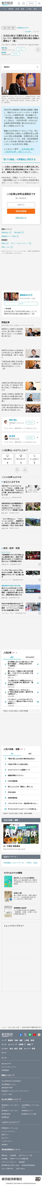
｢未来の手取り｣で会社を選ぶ (18, 764)
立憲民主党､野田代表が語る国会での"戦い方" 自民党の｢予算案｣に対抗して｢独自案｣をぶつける (12, 386)
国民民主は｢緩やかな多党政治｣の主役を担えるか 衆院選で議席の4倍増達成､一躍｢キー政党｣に (13, 353)
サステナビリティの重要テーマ (19, 770)
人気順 (28, 9)
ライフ (4, 1053)
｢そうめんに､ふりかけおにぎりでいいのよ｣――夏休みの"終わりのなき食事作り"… (20, 701)
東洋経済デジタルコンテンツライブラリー (15, 1091)
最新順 (10, 9)
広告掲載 (4, 1159)
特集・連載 (20, 9)
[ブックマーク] (38, 49)
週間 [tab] (29, 754)
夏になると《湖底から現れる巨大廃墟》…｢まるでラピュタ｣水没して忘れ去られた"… (20, 673)
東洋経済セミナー (27, 1110)
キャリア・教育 (29, 1048)
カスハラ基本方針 (7, 1168)
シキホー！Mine (7, 1094)
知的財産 (22, 1162)
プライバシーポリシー (9, 1162)
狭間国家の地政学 (20, 908)
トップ (3, 9)
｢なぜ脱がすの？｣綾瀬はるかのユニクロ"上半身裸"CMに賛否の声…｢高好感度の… (20, 682)
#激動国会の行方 (22, 28)
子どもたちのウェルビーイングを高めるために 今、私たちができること (23, 809)
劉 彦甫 (4, 52)
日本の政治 (12, 792)
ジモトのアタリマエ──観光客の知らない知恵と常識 (23, 803)
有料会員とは (21, 218)
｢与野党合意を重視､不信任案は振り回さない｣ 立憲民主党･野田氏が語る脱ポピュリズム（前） (13, 365)
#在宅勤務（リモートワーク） (14, 863)
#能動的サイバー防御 (9, 236)
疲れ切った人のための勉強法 (24, 878)
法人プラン (5, 1138)
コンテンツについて (8, 1131)
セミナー (11, 1044)
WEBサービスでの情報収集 (19, 1159)
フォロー (21, 49)
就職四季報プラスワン (16, 775)
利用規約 (4, 1144)
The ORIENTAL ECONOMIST (11, 1081)
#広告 (35, 863)
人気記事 (7, 653)
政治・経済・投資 (8, 28)
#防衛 (3, 243)
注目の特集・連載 (11, 820)
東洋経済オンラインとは (10, 1128)
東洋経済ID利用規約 (28, 1165)
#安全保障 (17, 232)
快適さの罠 (18, 893)
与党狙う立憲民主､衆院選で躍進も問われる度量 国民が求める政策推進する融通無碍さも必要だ (13, 397)
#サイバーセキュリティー (19, 243)
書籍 (29, 1044)
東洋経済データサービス (10, 1110)
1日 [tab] (12, 754)
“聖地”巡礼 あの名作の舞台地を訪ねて (21, 759)
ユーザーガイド (7, 1141)
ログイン (31, 3)
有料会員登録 (21, 211)
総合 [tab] (12, 657)
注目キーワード (10, 857)
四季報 (21, 1044)
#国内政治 (5, 232)
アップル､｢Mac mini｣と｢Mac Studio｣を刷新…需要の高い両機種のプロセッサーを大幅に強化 (13, 573)
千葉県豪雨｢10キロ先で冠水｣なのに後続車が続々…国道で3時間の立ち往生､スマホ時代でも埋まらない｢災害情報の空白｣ (13, 558)
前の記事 (28, 31)
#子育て (29, 863)
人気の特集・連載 (11, 749)
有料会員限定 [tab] (30, 657)
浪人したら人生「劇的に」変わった (20, 786)
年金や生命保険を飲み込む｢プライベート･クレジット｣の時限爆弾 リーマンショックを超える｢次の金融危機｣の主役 (13, 607)
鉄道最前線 (5, 1070)
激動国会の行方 (26, 295)
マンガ (4, 1044)
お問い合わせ (20, 1168)
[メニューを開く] (39, 3)
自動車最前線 (12, 798)
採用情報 (13, 1155)
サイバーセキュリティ (9, 1067)
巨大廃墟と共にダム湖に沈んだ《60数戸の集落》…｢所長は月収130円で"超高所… (20, 664)
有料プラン (5, 1134)
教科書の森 (5, 1117)
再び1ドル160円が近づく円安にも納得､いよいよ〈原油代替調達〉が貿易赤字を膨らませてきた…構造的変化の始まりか (13, 591)
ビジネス (5, 1048)
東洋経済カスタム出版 (29, 1114)
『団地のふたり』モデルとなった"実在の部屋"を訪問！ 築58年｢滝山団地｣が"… (20, 692)
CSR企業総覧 (12, 781)
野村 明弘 (4, 48)
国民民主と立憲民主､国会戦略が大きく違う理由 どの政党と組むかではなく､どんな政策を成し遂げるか (12, 332)
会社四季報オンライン (9, 1084)
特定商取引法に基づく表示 (10, 1165)
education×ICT (6, 1063)
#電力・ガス (6, 247)
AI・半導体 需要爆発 (11, 846)
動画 (35, 9)
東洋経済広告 (6, 1114)
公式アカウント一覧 (25, 1155)
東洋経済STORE (7, 1087)
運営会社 (4, 1155)
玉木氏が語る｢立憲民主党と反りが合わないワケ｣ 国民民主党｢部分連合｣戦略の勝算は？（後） (21, 38)
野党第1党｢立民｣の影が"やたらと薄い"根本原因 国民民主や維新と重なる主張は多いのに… (13, 407)
